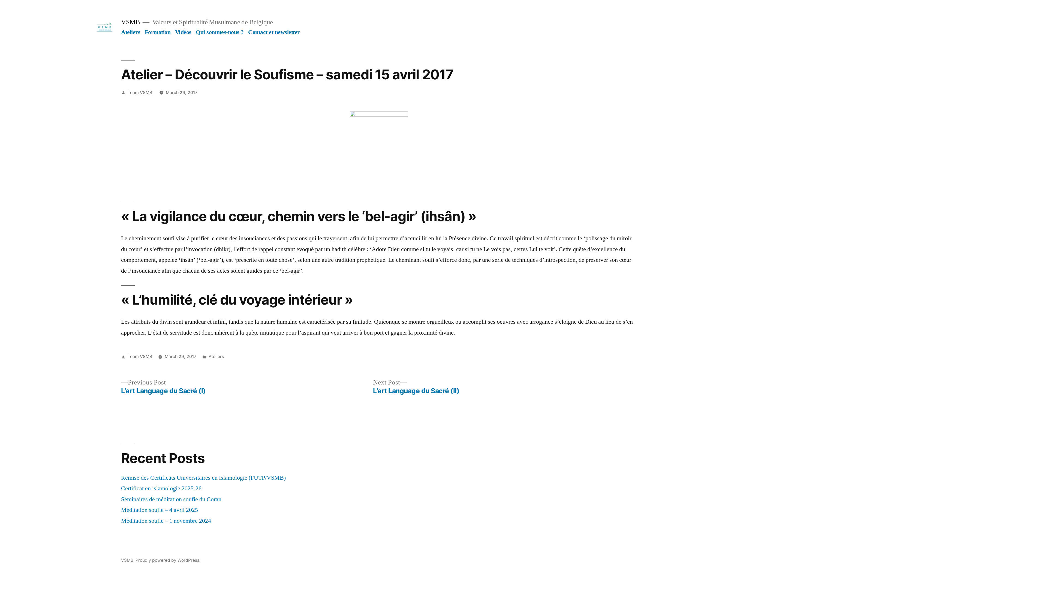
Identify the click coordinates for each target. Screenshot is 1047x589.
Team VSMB (140, 92)
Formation (158, 32)
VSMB (130, 22)
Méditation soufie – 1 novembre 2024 (166, 521)
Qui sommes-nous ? (220, 32)
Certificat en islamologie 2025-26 (161, 488)
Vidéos (183, 32)
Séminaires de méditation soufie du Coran (171, 499)
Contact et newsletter (274, 32)
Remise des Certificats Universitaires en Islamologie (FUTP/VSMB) (203, 478)
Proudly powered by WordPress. (168, 560)
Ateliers (130, 32)
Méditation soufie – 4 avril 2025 (159, 510)
